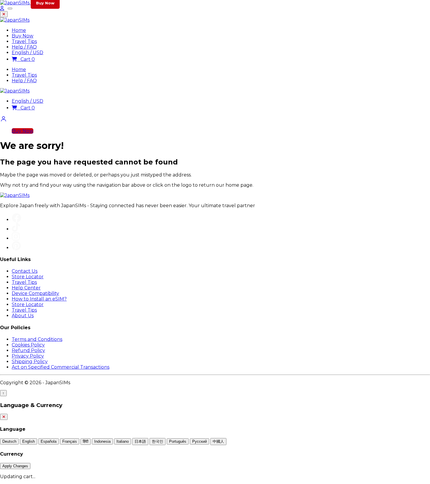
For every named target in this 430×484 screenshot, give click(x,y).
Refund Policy (28, 350)
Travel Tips (24, 75)
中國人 (218, 441)
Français (69, 441)
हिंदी (85, 441)
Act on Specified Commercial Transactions (60, 367)
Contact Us (24, 271)
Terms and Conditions (37, 339)
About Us (23, 315)
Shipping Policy (30, 361)
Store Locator (28, 276)
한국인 (157, 441)
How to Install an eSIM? (39, 299)
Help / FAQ (24, 80)
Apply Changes (15, 466)
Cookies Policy (28, 345)
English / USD (27, 101)
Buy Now (22, 131)
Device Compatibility (35, 293)
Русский (199, 441)
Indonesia (102, 441)
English (28, 441)
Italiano (122, 441)
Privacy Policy (28, 356)
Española (48, 441)
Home (19, 69)
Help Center (26, 288)
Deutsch (9, 441)
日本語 (140, 441)
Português (177, 441)
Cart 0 (26, 59)
